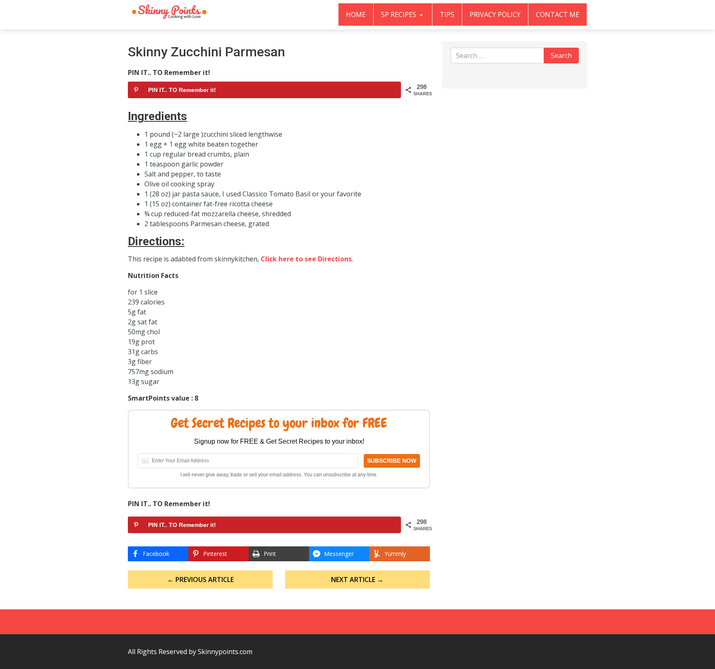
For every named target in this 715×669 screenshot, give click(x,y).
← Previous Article (200, 579)
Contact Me (557, 14)
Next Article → (357, 579)
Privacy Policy (495, 14)
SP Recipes (399, 14)
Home (356, 14)
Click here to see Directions (306, 258)
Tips (447, 14)
